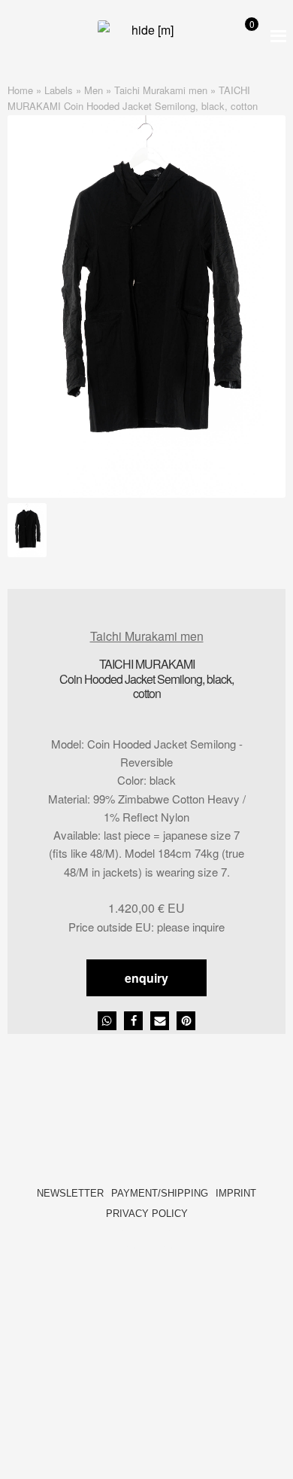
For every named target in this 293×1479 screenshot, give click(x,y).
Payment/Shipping (159, 1193)
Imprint (236, 1193)
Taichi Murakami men (160, 90)
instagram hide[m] (165, 1239)
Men (93, 90)
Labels (58, 90)
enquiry (146, 978)
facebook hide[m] (128, 1239)
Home (20, 90)
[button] (107, 1020)
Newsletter (70, 1193)
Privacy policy (147, 1213)
